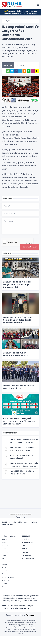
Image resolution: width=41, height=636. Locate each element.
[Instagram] (31, 530)
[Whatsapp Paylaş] (8, 71)
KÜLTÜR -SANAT (28, 559)
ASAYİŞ (24, 549)
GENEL (24, 546)
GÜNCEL (4, 587)
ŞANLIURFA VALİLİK (8, 577)
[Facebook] (27, 530)
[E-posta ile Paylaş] (24, 71)
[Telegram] (37, 530)
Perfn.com (30, 615)
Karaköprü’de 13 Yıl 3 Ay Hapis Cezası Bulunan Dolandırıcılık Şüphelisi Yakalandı (20, 12)
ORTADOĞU (26, 555)
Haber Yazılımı (7, 525)
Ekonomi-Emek (27, 542)
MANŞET (25, 552)
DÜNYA (4, 539)
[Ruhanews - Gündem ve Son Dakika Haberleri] (12, 5)
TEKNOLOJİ (26, 536)
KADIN (4, 549)
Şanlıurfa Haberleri (9, 536)
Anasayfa (6, 21)
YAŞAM (4, 583)
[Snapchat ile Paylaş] (37, 71)
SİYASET (4, 542)
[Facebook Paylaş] (16, 71)
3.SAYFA (4, 571)
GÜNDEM (15, 21)
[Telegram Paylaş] (20, 71)
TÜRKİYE (4, 552)
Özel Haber (6, 574)
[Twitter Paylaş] (12, 71)
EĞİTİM (4, 567)
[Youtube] (34, 530)
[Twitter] (24, 530)
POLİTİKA (25, 539)
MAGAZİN (5, 564)
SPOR (3, 559)
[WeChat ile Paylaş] (28, 71)
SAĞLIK (4, 555)
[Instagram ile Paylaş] (33, 71)
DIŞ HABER (5, 580)
